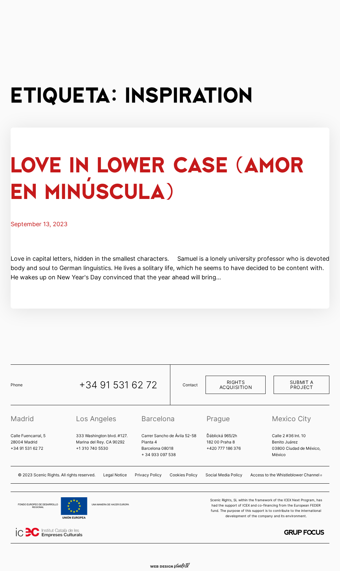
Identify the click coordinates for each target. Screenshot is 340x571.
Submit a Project (301, 384)
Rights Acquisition (235, 384)
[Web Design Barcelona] (170, 565)
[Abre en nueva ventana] (304, 532)
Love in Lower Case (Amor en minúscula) (157, 177)
